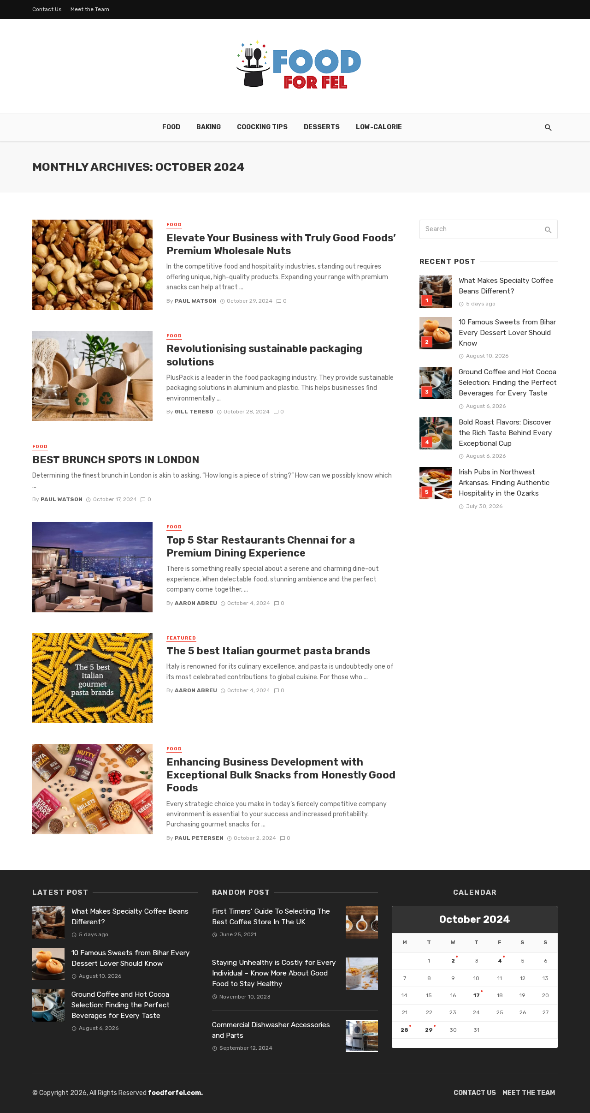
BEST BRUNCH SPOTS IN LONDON (115, 460)
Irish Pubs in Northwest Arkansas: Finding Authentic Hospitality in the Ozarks (504, 482)
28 (404, 1030)
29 (429, 1030)
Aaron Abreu (196, 603)
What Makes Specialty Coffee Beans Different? (506, 285)
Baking (208, 127)
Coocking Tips (262, 127)
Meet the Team (90, 9)
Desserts (322, 127)
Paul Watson (196, 301)
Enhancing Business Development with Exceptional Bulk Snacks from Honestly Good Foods (280, 775)
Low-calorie (379, 127)
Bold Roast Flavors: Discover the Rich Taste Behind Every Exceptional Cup (505, 433)
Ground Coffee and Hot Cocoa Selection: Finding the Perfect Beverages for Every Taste (508, 382)
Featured (181, 638)
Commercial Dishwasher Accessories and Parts (271, 1030)
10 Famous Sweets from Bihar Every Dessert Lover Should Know (507, 332)
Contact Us (47, 9)
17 (476, 995)
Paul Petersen (199, 838)
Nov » (421, 1043)
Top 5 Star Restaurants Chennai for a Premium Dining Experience (260, 546)
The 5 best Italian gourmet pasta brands (268, 651)
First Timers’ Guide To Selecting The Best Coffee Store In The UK (271, 916)
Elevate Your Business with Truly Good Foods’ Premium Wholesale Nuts (281, 244)
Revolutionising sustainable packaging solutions (264, 355)
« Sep (400, 1043)
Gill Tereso (194, 411)
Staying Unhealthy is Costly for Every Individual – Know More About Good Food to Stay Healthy (274, 973)
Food (171, 127)
